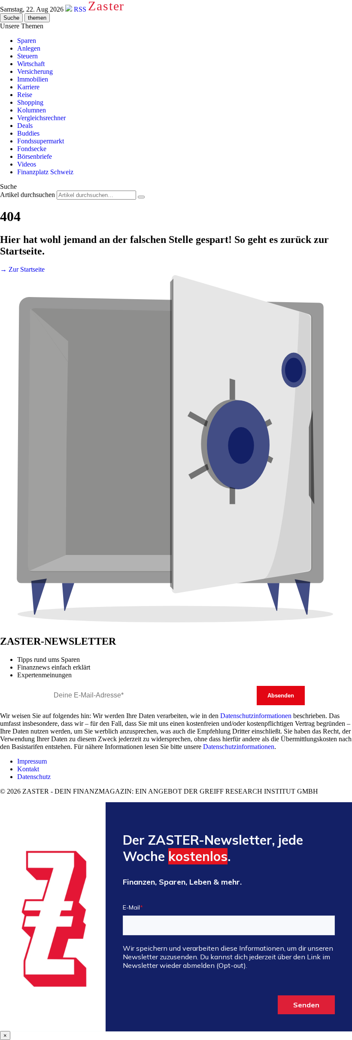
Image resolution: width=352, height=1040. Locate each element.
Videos (26, 164)
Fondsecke (31, 148)
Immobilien (32, 79)
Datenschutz (34, 776)
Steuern (27, 56)
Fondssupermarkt (40, 141)
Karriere (28, 87)
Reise (24, 94)
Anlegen (28, 48)
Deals (25, 125)
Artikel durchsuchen (27, 194)
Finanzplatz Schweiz (45, 172)
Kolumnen (31, 110)
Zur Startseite (22, 269)
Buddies (28, 133)
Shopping (30, 102)
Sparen (26, 40)
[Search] (141, 197)
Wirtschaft (31, 63)
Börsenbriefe (34, 156)
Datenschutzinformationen (255, 715)
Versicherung (35, 71)
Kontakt (28, 769)
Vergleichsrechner (41, 117)
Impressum (32, 761)
